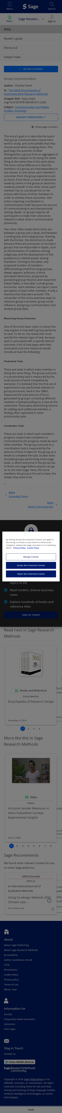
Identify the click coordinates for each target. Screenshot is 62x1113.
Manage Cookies (31, 557)
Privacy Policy (19, 548)
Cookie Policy (33, 548)
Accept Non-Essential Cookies (31, 565)
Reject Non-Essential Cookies (31, 574)
